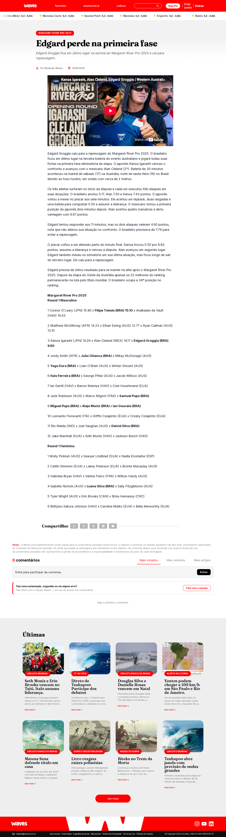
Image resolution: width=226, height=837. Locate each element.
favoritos (60, 5)
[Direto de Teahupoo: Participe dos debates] (90, 677)
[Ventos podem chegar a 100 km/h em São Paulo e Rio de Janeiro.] (183, 677)
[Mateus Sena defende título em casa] (43, 755)
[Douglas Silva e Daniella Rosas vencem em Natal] (136, 677)
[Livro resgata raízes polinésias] (90, 755)
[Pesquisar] (157, 5)
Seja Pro (173, 5)
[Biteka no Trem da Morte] (136, 755)
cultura (121, 5)
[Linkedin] (211, 823)
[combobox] (148, 5)
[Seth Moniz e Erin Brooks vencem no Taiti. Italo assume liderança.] (43, 677)
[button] (74, 526)
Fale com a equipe (197, 587)
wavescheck (91, 5)
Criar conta (188, 5)
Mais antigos (202, 560)
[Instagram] (197, 823)
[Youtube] (204, 823)
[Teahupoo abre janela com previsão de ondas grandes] (183, 755)
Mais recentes (175, 560)
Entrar (199, 6)
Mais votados (149, 560)
